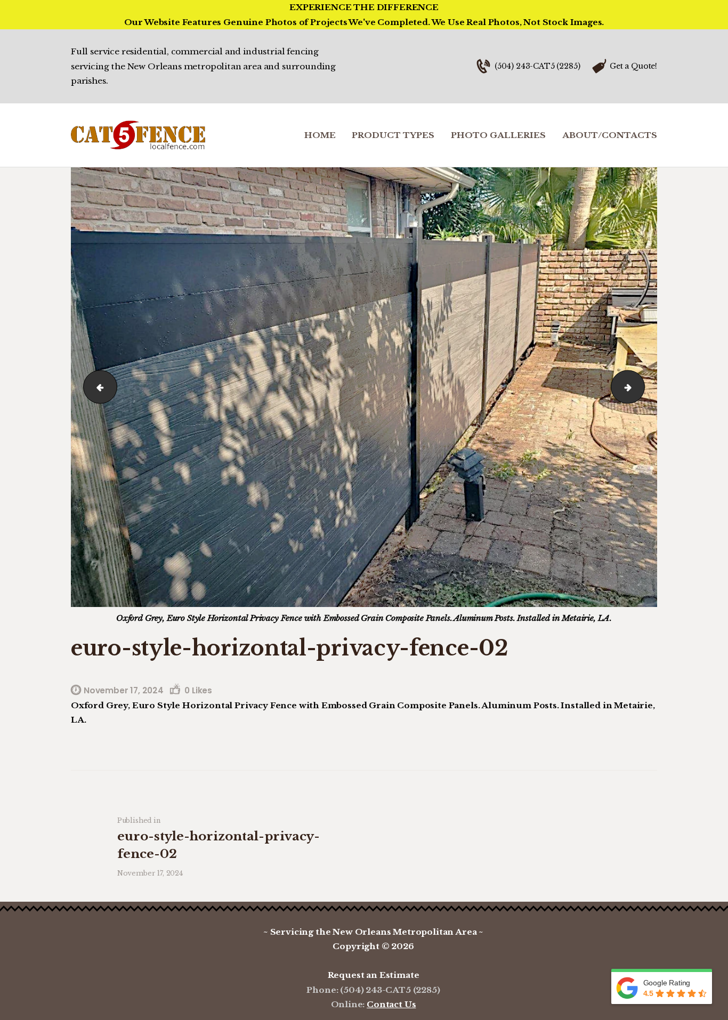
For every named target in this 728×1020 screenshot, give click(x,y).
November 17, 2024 (124, 690)
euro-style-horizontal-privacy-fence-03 (640, 387)
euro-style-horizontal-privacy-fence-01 (96, 387)
